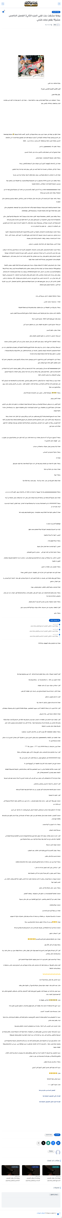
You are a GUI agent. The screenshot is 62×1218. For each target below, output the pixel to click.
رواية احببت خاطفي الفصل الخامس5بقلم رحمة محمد (44, 636)
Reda (55, 24)
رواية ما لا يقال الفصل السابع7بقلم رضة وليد (53, 1179)
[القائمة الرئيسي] (59, 4)
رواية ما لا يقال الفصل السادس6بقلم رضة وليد (33, 1179)
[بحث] (3, 4)
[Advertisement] (31, 44)
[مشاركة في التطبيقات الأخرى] (39, 1143)
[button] (53, 1143)
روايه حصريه (56, 12)
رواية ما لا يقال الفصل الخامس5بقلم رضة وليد (12, 1179)
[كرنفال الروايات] (31, 4)
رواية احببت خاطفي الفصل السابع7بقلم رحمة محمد (44, 626)
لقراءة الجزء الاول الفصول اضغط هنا (49, 1102)
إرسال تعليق (54, 1194)
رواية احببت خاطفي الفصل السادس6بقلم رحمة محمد (43, 631)
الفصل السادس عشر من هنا (47, 1090)
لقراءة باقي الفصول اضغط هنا (51, 1096)
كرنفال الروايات (41, 1213)
